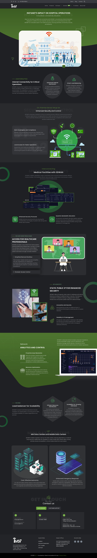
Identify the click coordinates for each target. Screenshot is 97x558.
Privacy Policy (62, 555)
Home (46, 5)
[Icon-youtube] (15, 1)
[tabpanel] (48, 520)
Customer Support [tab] (54, 508)
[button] (85, 1)
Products (51, 5)
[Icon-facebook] (11, 1)
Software (57, 5)
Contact (81, 1)
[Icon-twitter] (13, 1)
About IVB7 (82, 5)
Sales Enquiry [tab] (41, 508)
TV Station (75, 5)
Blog (76, 1)
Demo (71, 1)
